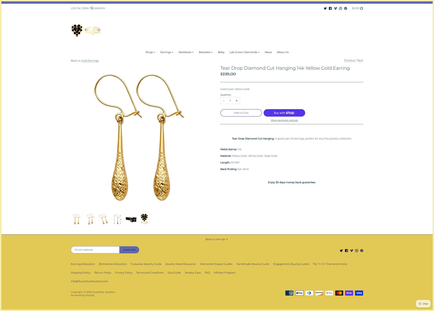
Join (85, 8)
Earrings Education (83, 264)
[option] (77, 219)
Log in (75, 8)
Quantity (225, 94)
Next (360, 60)
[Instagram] (340, 8)
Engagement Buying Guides (291, 264)
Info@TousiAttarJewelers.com (89, 281)
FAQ (207, 272)
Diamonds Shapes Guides (216, 264)
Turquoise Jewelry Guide (146, 264)
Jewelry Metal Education (180, 264)
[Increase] (236, 100)
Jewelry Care (193, 272)
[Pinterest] (345, 8)
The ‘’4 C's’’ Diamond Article (330, 264)
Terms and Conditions (150, 272)
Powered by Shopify (82, 295)
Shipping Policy (80, 272)
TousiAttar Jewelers (103, 292)
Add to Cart (241, 112)
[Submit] (92, 8)
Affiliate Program (224, 272)
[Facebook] (330, 8)
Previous (349, 60)
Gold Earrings (90, 60)
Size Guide (174, 272)
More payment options (284, 120)
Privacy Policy (123, 272)
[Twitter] (325, 8)
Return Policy (102, 272)
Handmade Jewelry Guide (252, 264)
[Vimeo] (335, 8)
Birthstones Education (113, 264)
